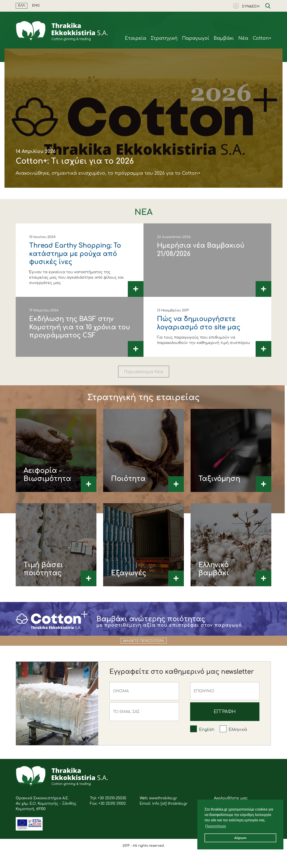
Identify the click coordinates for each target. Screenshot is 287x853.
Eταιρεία (135, 38)
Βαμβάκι (224, 38)
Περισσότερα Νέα (143, 372)
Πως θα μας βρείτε (36, 196)
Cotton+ (262, 38)
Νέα (243, 38)
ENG (36, 5)
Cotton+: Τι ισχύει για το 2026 (75, 161)
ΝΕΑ (143, 212)
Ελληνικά (238, 729)
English (206, 729)
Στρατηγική (164, 38)
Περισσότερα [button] (215, 826)
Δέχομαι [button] (240, 838)
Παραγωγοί (195, 38)
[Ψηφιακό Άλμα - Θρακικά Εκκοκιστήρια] (29, 829)
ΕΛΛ (21, 5)
